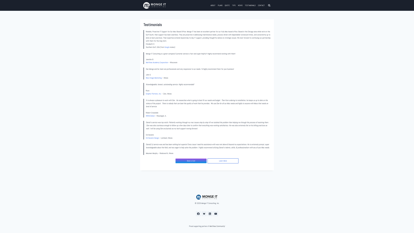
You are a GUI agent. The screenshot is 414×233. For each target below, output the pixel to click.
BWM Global (150, 116)
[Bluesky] (204, 213)
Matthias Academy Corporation (157, 62)
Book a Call (191, 161)
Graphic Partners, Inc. (153, 93)
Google (167, 47)
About (213, 5)
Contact (261, 5)
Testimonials (250, 5)
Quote (227, 5)
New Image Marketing (154, 78)
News (240, 5)
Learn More (223, 161)
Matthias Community (217, 226)
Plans (220, 5)
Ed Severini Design (152, 138)
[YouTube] (215, 213)
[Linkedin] (209, 213)
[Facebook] (198, 213)
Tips (234, 5)
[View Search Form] (269, 5)
